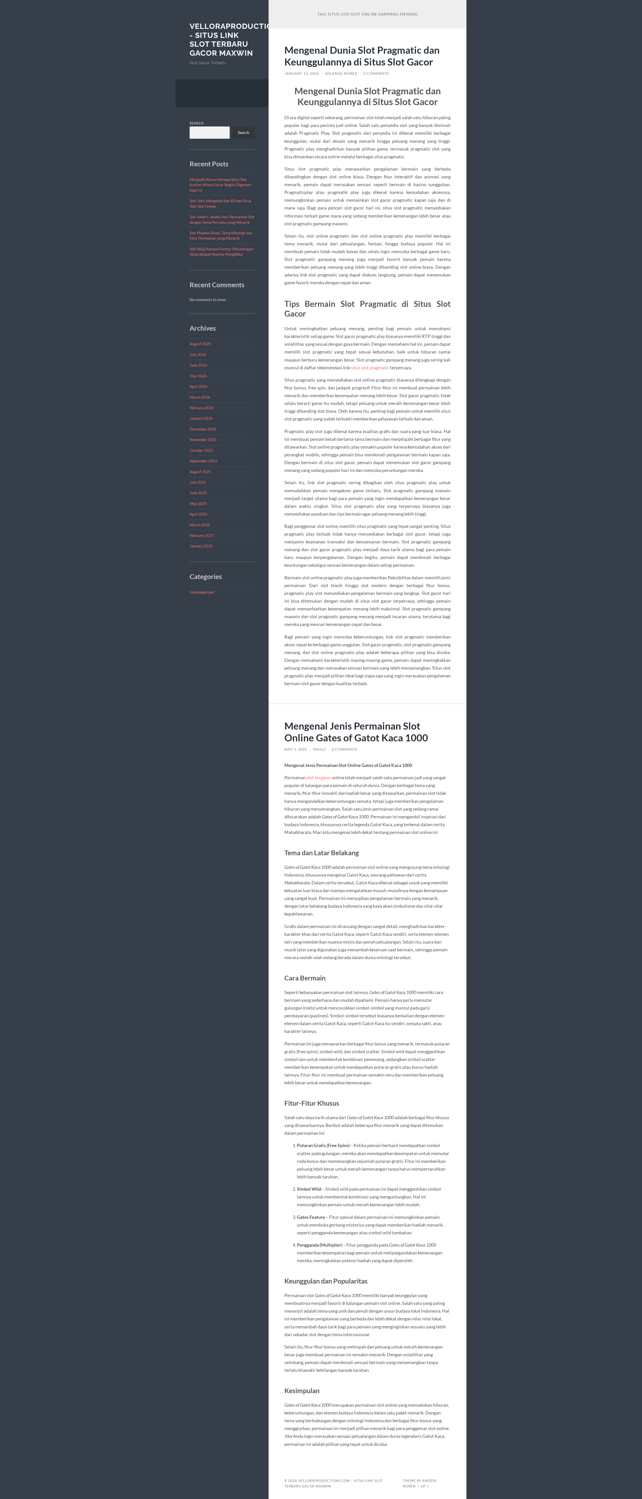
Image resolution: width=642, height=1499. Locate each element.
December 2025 (203, 429)
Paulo (319, 749)
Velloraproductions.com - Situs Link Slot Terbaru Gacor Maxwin (247, 39)
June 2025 (198, 492)
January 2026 (201, 418)
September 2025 (203, 461)
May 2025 (198, 503)
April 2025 (198, 514)
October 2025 (201, 450)
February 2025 (202, 535)
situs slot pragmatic (370, 367)
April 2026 (198, 386)
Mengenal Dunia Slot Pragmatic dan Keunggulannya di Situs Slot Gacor (362, 55)
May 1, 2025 (295, 749)
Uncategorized (202, 592)
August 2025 (200, 471)
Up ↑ (425, 1486)
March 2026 (200, 397)
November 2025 (203, 439)
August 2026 (200, 343)
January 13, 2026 (301, 74)
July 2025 (198, 482)
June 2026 (198, 365)
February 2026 (202, 407)
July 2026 (198, 354)
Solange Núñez (341, 74)
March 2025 (200, 525)
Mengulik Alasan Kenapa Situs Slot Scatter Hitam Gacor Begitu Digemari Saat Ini (221, 184)
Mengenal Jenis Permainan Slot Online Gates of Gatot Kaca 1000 (356, 731)
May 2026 (198, 376)
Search (197, 123)
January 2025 (201, 546)
